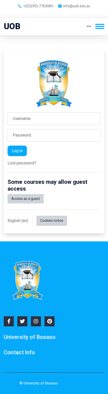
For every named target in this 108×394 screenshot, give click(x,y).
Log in (17, 150)
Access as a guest (25, 199)
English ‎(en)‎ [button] (18, 220)
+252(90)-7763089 (38, 6)
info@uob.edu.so (76, 6)
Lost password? (22, 163)
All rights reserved (74, 383)
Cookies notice (51, 220)
